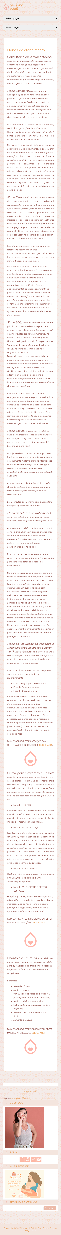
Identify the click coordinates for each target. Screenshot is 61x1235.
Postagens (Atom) (19, 1098)
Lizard (34, 1230)
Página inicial (30, 1092)
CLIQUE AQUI (45, 745)
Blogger (54, 1228)
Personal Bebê (28, 1228)
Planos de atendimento (26, 50)
